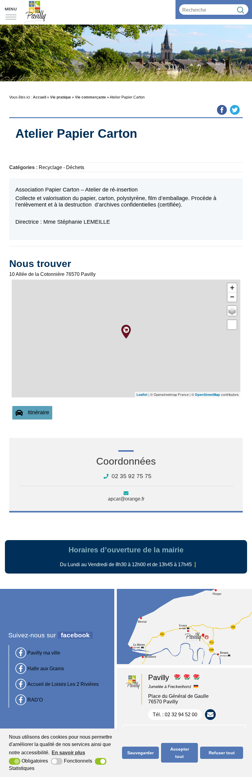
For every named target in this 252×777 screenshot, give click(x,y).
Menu (11, 9)
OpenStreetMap (207, 394)
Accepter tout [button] (179, 753)
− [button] (232, 297)
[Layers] (232, 311)
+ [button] (232, 288)
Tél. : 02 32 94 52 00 (175, 714)
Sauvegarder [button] (140, 752)
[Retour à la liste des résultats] (13, 144)
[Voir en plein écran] (232, 324)
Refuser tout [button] (222, 752)
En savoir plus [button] (68, 752)
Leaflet (142, 394)
